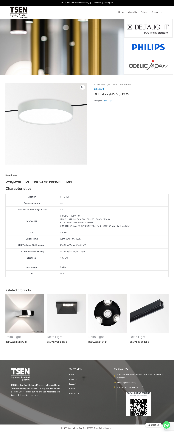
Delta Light (105, 84)
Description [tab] (11, 175)
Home (121, 12)
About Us (132, 12)
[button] (82, 87)
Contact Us (156, 12)
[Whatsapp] (166, 425)
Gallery (144, 12)
